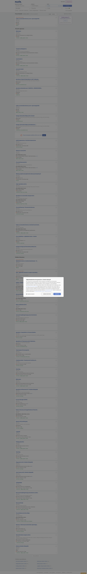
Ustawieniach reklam (49, 289)
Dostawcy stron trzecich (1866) (31, 286)
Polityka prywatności (47, 291)
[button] (30, 294)
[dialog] (43, 287)
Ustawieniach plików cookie (39, 291)
